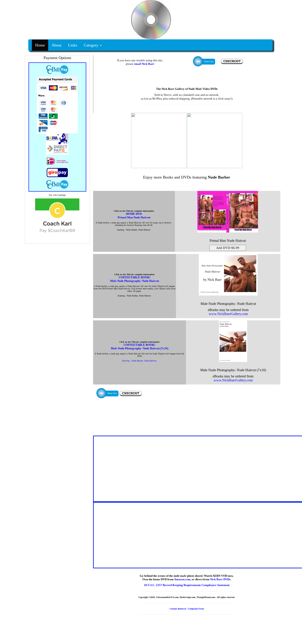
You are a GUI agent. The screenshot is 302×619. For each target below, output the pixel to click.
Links (72, 45)
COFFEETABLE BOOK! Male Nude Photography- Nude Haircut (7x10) (139, 346)
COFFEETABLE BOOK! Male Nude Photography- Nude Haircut (134, 279)
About (56, 45)
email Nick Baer (144, 63)
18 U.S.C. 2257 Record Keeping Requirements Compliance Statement (186, 585)
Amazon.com (182, 579)
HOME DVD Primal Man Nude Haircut (134, 215)
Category (91, 45)
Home (40, 45)
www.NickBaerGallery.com (228, 314)
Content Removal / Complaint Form (187, 608)
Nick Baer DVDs (220, 579)
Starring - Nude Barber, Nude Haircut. (139, 360)
